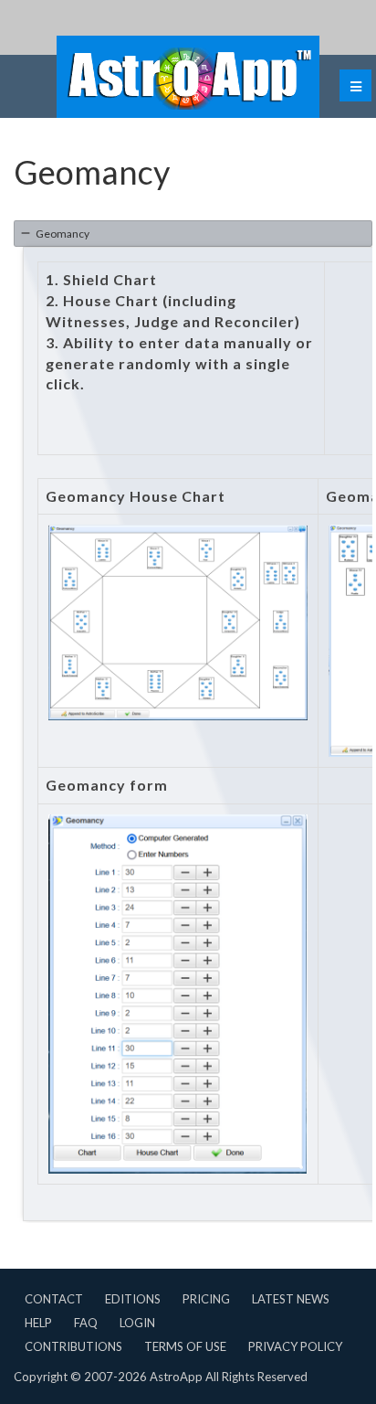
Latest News (290, 1299)
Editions (133, 1299)
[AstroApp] (188, 77)
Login (137, 1322)
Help (38, 1322)
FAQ (86, 1322)
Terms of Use (185, 1346)
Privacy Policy (295, 1346)
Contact (54, 1299)
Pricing (206, 1299)
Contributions (73, 1346)
